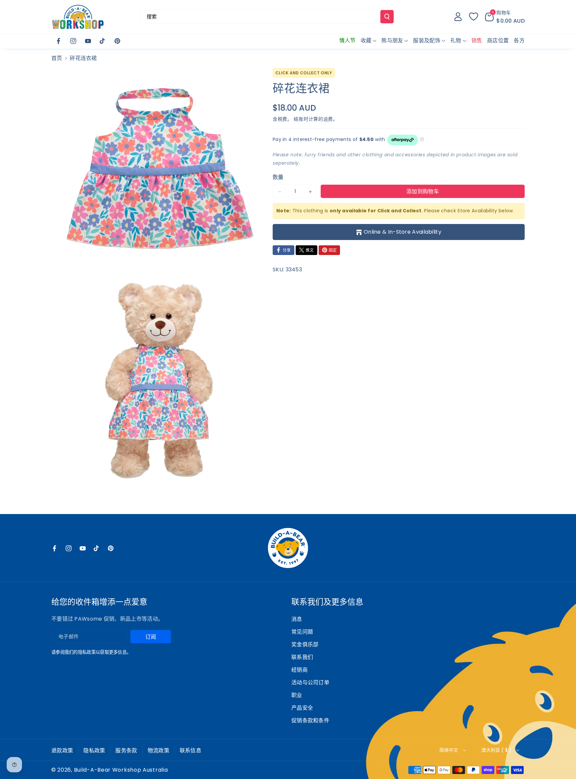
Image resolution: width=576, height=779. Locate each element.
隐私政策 (94, 750)
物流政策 (158, 750)
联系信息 (190, 750)
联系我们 (302, 657)
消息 (296, 619)
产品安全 (302, 708)
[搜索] (387, 16)
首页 (56, 58)
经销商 (299, 670)
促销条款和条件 (310, 720)
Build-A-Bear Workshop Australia (121, 770)
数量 (278, 177)
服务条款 (126, 750)
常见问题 (302, 632)
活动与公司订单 (310, 682)
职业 (296, 695)
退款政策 (62, 750)
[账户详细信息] (458, 16)
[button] (505, 16)
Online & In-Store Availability (402, 232)
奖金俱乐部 (305, 644)
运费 (328, 119)
